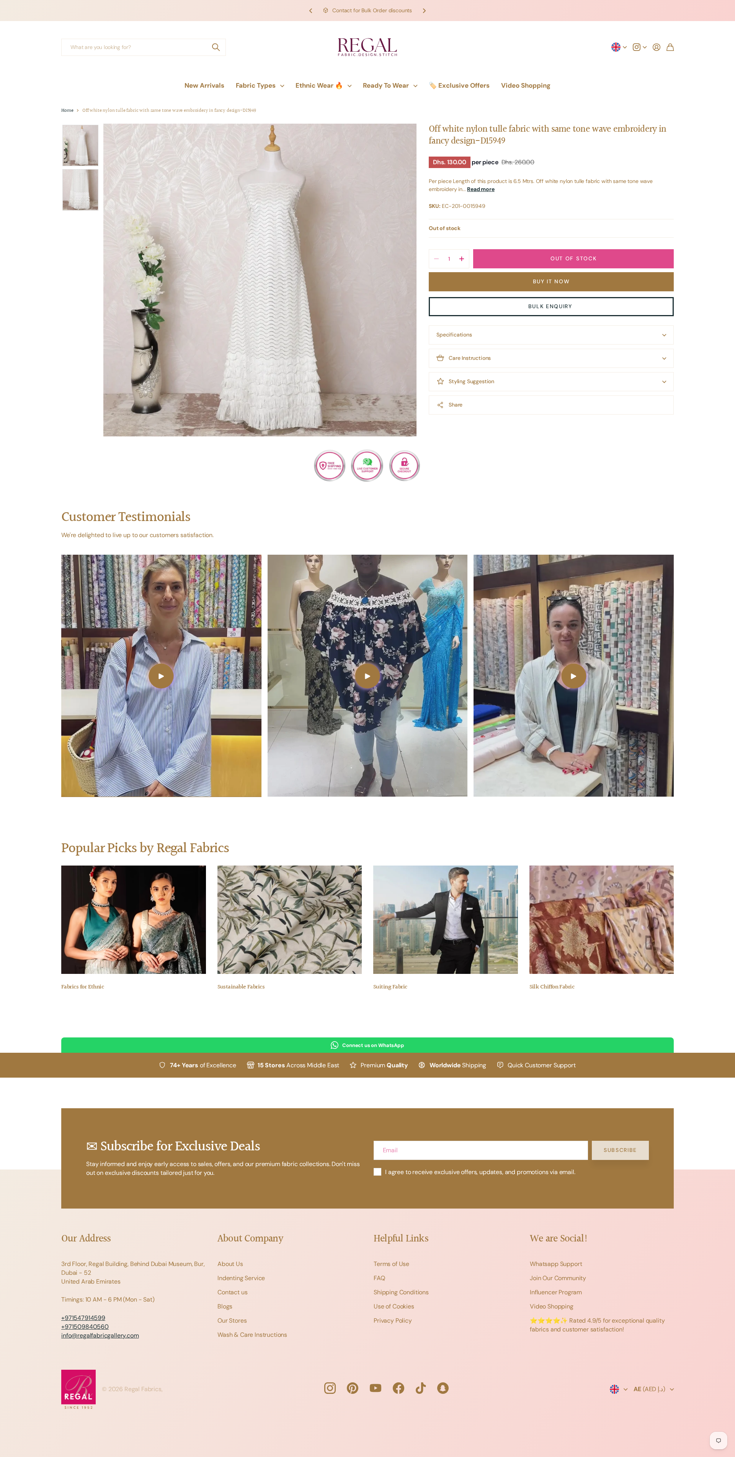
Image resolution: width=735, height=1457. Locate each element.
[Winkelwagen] (670, 47)
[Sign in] (656, 47)
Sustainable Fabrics (241, 987)
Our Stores (232, 1321)
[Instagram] (329, 1388)
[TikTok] (421, 1388)
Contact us (232, 1292)
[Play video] (161, 676)
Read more (481, 189)
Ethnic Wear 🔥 (319, 85)
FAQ (379, 1278)
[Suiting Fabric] (445, 920)
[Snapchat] (443, 1388)
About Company (250, 1239)
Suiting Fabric (390, 987)
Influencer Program (556, 1292)
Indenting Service (241, 1278)
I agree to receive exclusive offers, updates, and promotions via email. (480, 1172)
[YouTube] (375, 1388)
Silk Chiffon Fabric (552, 987)
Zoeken (216, 47)
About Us (230, 1264)
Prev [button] (310, 10)
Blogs (224, 1306)
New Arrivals (204, 85)
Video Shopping (525, 85)
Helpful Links (401, 1239)
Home (67, 110)
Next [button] (424, 10)
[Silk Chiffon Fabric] (601, 920)
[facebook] (398, 1388)
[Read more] (640, 47)
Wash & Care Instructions (252, 1335)
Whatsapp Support (556, 1264)
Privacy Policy (393, 1321)
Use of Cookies (394, 1306)
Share (455, 404)
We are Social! (559, 1239)
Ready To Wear (386, 85)
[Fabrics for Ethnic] (133, 920)
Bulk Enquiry (551, 306)
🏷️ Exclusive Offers (459, 85)
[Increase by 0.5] (461, 258)
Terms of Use (391, 1264)
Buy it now (551, 281)
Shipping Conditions (401, 1292)
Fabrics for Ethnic (82, 987)
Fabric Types (256, 85)
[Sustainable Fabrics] (289, 920)
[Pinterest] (352, 1388)
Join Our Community (558, 1278)
